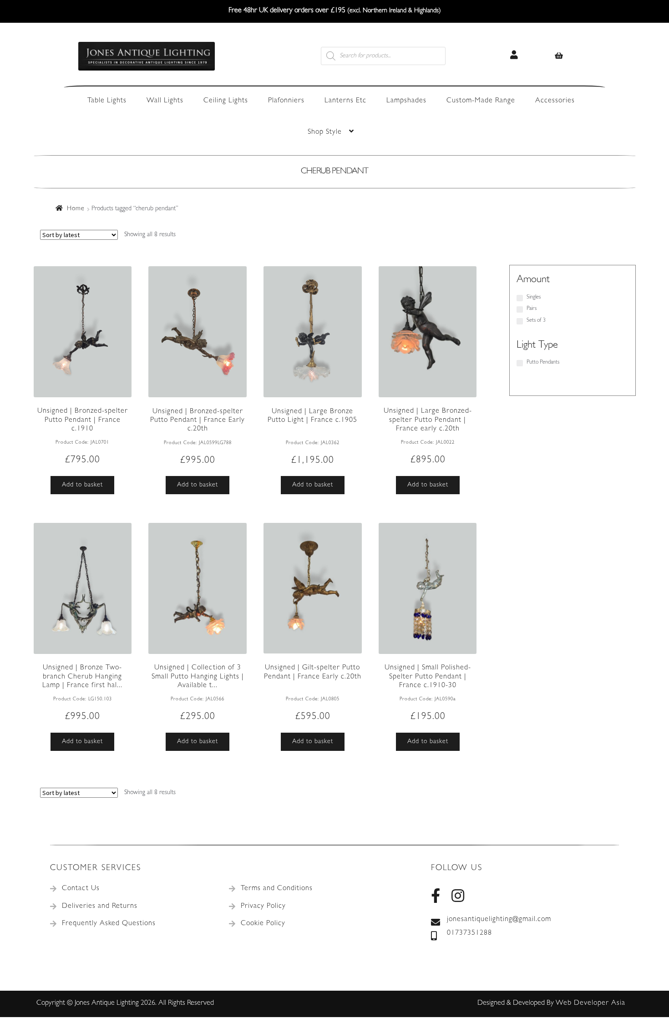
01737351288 (469, 933)
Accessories (555, 101)
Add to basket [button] (82, 485)
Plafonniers (286, 101)
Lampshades (406, 101)
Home (76, 209)
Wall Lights (165, 101)
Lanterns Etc (345, 101)
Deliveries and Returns (99, 906)
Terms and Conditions (277, 888)
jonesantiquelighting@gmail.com (499, 919)
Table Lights (107, 101)
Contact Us (81, 888)
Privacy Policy (263, 906)
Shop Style (325, 132)
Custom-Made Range (480, 101)
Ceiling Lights (225, 101)
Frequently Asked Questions (109, 923)
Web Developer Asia (590, 1003)
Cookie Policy (263, 923)
